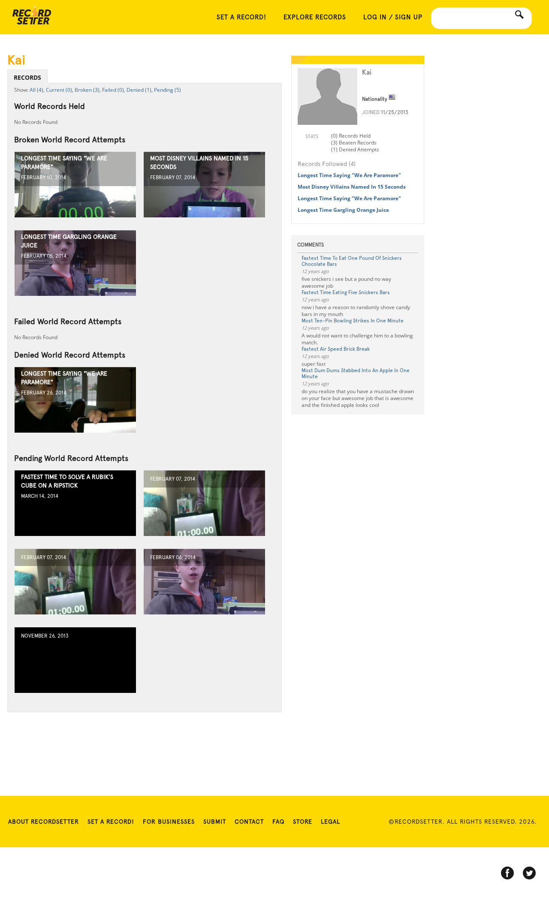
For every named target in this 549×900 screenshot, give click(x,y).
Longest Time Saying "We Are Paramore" (349, 175)
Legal (330, 821)
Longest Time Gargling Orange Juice (343, 210)
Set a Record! (110, 821)
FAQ (278, 821)
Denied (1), (140, 89)
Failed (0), (113, 89)
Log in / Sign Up (392, 17)
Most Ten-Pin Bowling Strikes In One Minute (353, 321)
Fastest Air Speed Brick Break (336, 349)
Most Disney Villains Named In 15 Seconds (352, 186)
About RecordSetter (43, 821)
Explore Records (315, 17)
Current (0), (59, 89)
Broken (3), (88, 89)
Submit (214, 821)
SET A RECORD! (241, 17)
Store (302, 821)
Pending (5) (167, 89)
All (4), (37, 89)
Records (27, 77)
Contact (249, 821)
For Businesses (169, 821)
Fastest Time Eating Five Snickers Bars (346, 292)
